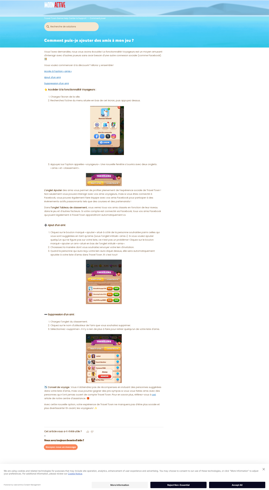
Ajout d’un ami (52, 77)
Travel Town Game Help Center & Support (65, 18)
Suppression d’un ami (56, 83)
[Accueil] (55, 5)
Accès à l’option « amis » (58, 71)
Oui (88, 431)
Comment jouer (98, 18)
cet (154, 394)
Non (92, 431)
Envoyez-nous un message (61, 447)
